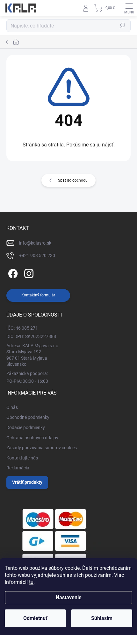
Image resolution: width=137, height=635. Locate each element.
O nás (12, 407)
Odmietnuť (35, 618)
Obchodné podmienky (27, 417)
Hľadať (122, 25)
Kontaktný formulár (38, 295)
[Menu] (129, 8)
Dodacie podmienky (25, 427)
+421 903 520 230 (37, 255)
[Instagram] (27, 272)
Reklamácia (17, 467)
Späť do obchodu (73, 180)
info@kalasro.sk (35, 243)
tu (31, 582)
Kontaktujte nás (22, 457)
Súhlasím (101, 618)
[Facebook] (12, 272)
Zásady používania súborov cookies (41, 447)
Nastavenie (69, 597)
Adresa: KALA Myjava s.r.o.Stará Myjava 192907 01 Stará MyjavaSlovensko (33, 355)
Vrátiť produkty (27, 482)
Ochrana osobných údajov (32, 437)
